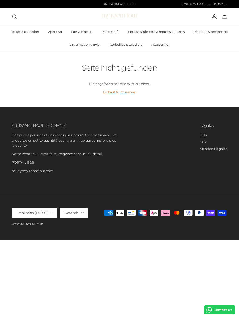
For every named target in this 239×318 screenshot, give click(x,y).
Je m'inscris (120, 203)
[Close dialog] (188, 86)
